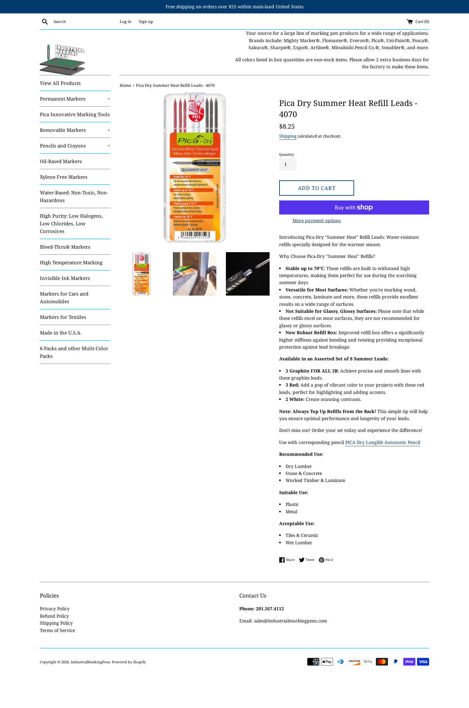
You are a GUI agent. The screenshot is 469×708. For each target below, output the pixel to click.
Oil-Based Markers (61, 161)
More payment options (317, 220)
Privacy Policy (55, 609)
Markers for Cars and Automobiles (64, 297)
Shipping (287, 136)
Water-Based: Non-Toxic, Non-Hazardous (74, 196)
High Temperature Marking (71, 262)
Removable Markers (75, 130)
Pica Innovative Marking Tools (75, 114)
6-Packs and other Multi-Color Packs (74, 352)
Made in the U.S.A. (61, 332)
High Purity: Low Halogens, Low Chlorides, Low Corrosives (71, 223)
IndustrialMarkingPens (90, 661)
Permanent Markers (75, 98)
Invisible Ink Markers (65, 278)
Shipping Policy (56, 623)
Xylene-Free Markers (63, 177)
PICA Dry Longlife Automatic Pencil (382, 442)
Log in (125, 21)
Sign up (146, 21)
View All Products (60, 83)
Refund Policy (54, 616)
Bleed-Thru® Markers (65, 247)
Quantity (286, 154)
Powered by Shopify (129, 661)
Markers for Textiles (63, 317)
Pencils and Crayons (75, 145)
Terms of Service (57, 630)
